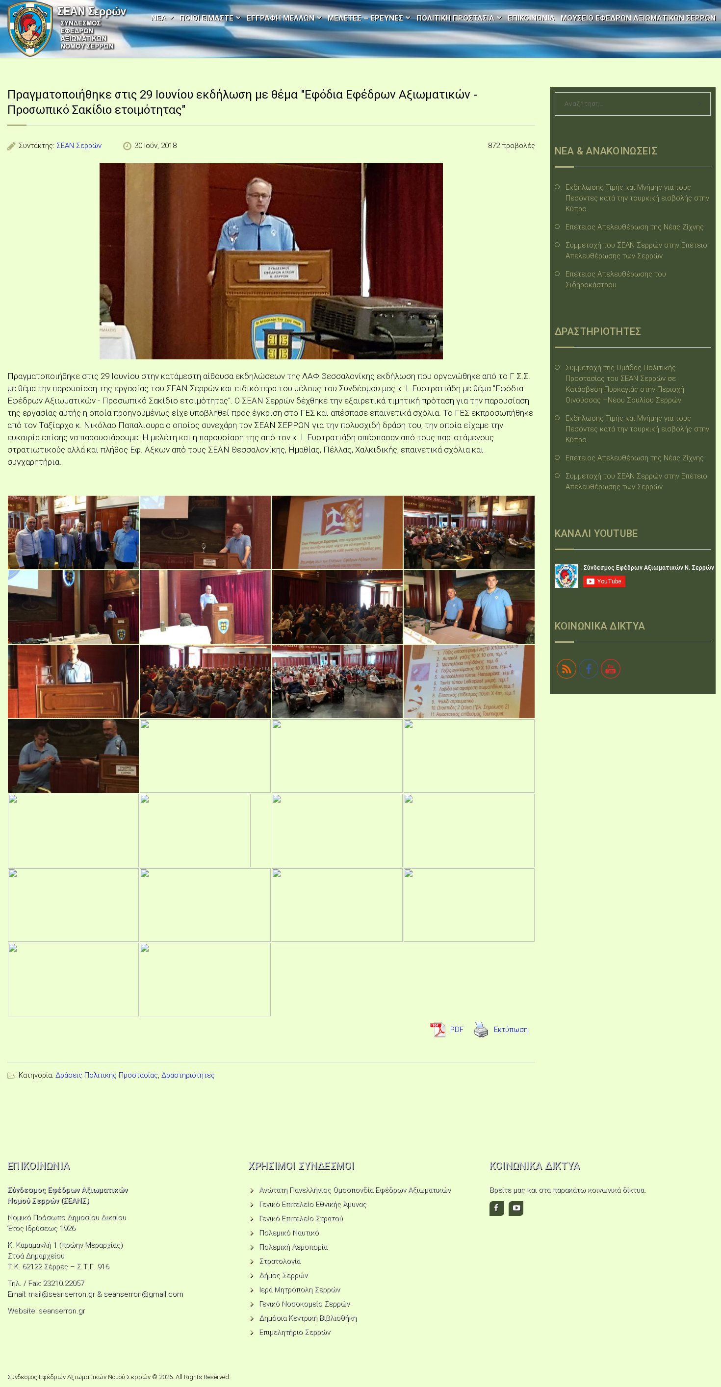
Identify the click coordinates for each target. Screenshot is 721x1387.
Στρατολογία (279, 1261)
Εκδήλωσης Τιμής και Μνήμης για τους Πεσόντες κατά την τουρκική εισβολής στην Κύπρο (637, 198)
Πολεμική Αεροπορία (293, 1246)
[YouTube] (516, 1208)
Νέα (158, 18)
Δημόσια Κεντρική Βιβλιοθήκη (308, 1317)
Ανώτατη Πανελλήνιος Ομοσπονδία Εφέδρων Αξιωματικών (355, 1189)
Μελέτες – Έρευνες (365, 18)
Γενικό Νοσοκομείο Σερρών (304, 1303)
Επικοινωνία (531, 18)
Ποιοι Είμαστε (206, 18)
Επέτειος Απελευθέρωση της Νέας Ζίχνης (635, 227)
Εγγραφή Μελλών (280, 18)
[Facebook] (496, 1208)
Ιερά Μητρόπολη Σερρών (299, 1289)
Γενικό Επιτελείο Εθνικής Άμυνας (312, 1204)
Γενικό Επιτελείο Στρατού (301, 1218)
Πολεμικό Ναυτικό (289, 1232)
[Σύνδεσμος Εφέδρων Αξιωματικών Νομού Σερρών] (67, 29)
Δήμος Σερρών (283, 1275)
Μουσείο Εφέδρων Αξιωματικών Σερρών (638, 18)
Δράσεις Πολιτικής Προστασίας (106, 1075)
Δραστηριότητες (188, 1075)
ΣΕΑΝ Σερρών (79, 145)
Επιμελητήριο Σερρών (294, 1332)
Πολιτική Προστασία (455, 18)
